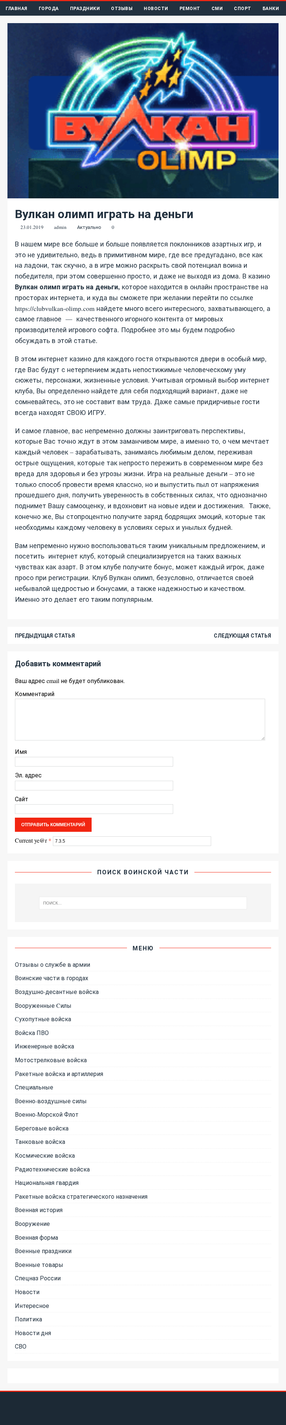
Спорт (242, 8)
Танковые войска (40, 1141)
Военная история (39, 1210)
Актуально (89, 227)
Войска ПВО (32, 1032)
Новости (156, 8)
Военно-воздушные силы (51, 1101)
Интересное (32, 1305)
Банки (271, 8)
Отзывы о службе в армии (52, 964)
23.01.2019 (32, 227)
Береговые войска (42, 1128)
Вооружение (32, 1223)
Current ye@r (33, 840)
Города (49, 8)
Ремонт (189, 8)
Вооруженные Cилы (43, 1005)
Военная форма (36, 1237)
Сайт (21, 799)
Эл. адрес (28, 775)
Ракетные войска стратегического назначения (81, 1196)
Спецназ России (38, 1278)
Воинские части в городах (51, 978)
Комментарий (34, 694)
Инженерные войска (44, 1046)
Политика (28, 1319)
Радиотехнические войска (52, 1169)
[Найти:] (143, 903)
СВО (20, 1346)
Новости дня (33, 1333)
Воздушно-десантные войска (57, 991)
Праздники (85, 8)
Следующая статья (242, 635)
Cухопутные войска (43, 1019)
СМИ (217, 8)
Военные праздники (43, 1251)
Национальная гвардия (47, 1182)
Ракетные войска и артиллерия (59, 1074)
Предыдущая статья (45, 635)
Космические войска (45, 1155)
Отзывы (122, 8)
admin (60, 227)
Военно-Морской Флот (47, 1114)
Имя (21, 751)
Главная (17, 8)
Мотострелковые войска (51, 1060)
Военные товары (39, 1264)
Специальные (34, 1087)
